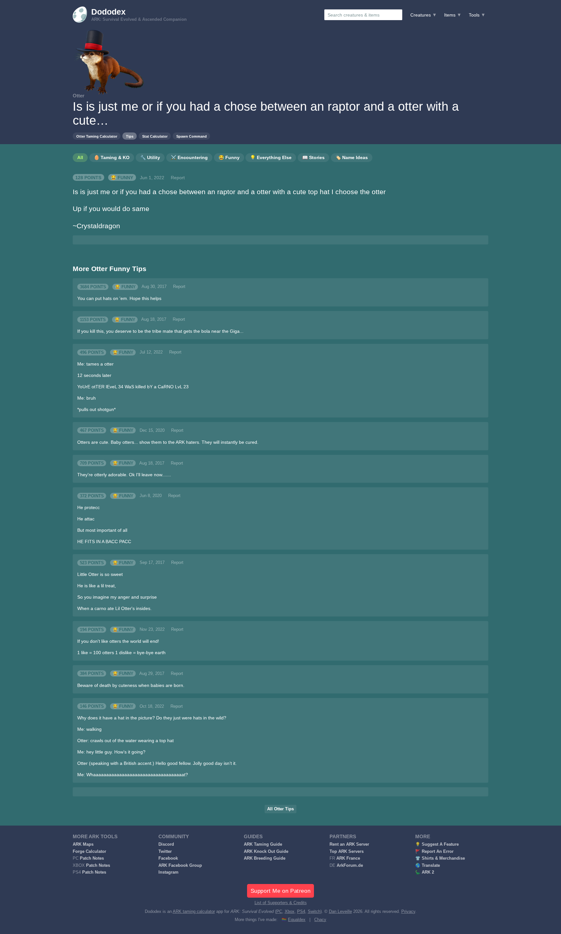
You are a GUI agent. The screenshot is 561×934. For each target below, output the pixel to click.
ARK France (348, 858)
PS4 (301, 911)
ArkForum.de (350, 865)
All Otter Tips (280, 809)
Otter (78, 95)
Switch (314, 911)
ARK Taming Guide (263, 844)
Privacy (408, 911)
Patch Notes (92, 858)
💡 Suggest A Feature (437, 844)
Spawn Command (191, 136)
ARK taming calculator (194, 911)
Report (178, 177)
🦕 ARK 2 (424, 872)
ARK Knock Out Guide (266, 851)
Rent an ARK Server (349, 844)
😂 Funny (122, 177)
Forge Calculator (89, 851)
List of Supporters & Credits (281, 903)
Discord (166, 844)
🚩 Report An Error (434, 851)
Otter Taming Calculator (96, 136)
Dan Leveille (340, 911)
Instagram (168, 872)
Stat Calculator (155, 136)
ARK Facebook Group (180, 865)
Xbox (289, 911)
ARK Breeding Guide (264, 858)
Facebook (168, 858)
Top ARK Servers (347, 851)
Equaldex (296, 919)
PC (279, 911)
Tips (129, 136)
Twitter (165, 851)
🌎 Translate (427, 865)
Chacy (320, 919)
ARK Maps (83, 844)
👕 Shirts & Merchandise (440, 858)
